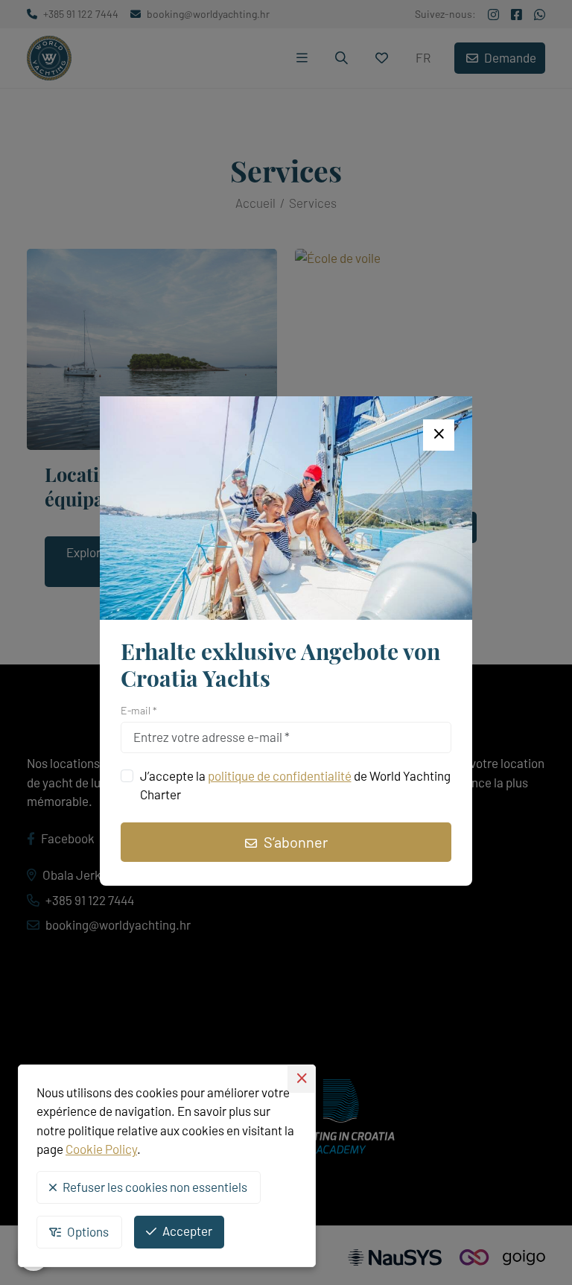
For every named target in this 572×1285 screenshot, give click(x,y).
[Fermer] (438, 435)
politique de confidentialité (280, 775)
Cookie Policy (101, 1148)
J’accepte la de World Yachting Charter (295, 785)
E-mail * (139, 710)
